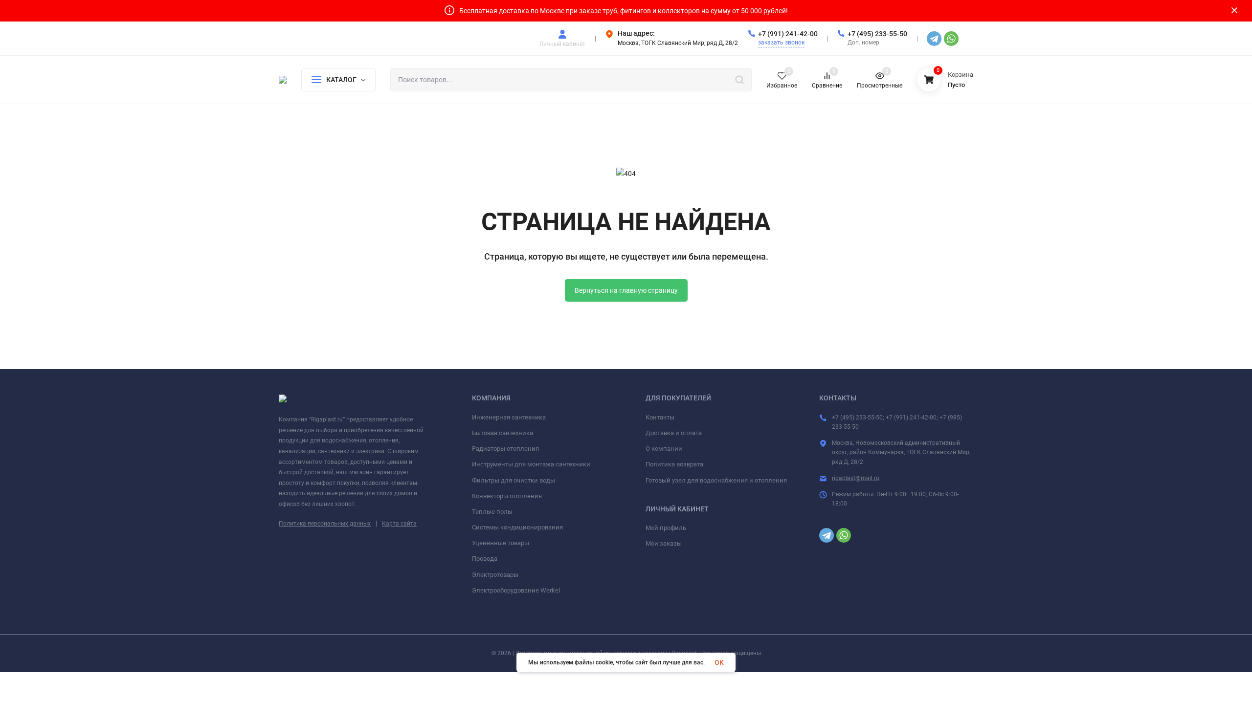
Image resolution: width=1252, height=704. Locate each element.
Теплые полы (492, 511)
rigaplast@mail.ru (855, 478)
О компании (664, 448)
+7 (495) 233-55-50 (877, 34)
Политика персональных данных (325, 523)
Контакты (660, 417)
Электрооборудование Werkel (516, 590)
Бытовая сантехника (502, 433)
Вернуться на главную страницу (626, 290)
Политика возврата (674, 464)
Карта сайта (399, 523)
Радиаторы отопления (505, 448)
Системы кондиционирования (517, 527)
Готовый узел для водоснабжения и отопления (716, 480)
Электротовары (495, 574)
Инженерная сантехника (509, 417)
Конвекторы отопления (507, 496)
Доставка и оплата (674, 433)
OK (719, 662)
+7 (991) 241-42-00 (788, 34)
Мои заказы (664, 543)
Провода (484, 558)
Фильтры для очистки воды (513, 480)
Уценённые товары (500, 543)
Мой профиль (666, 527)
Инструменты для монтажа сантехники (531, 464)
